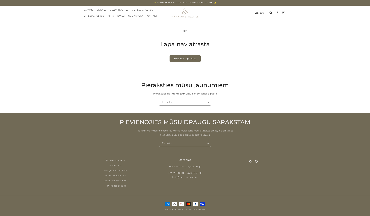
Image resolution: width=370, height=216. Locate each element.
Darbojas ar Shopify (196, 209)
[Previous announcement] (85, 2)
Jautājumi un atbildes (115, 170)
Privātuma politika (115, 175)
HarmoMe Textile (179, 209)
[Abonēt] (208, 102)
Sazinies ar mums (115, 160)
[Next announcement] (285, 2)
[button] (271, 13)
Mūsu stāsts (115, 165)
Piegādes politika (116, 186)
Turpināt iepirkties (185, 58)
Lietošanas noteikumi (115, 180)
